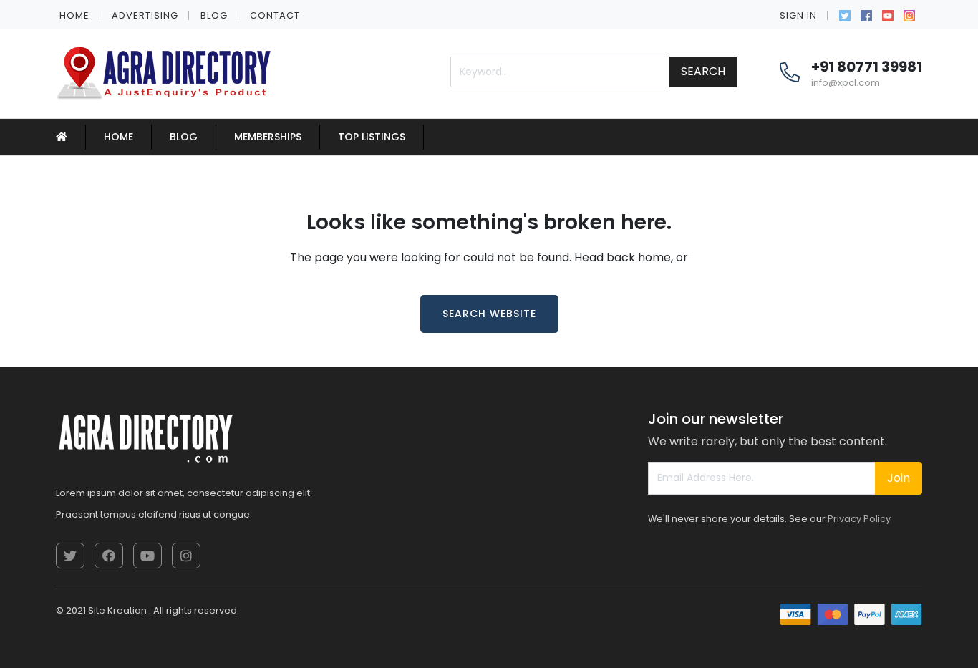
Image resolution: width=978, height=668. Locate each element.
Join (898, 478)
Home (74, 15)
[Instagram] (909, 14)
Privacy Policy (859, 519)
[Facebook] (866, 14)
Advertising (145, 15)
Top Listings (371, 137)
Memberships (267, 137)
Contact (275, 15)
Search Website (489, 313)
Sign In (798, 15)
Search (703, 71)
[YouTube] (888, 14)
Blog (214, 15)
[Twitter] (845, 14)
